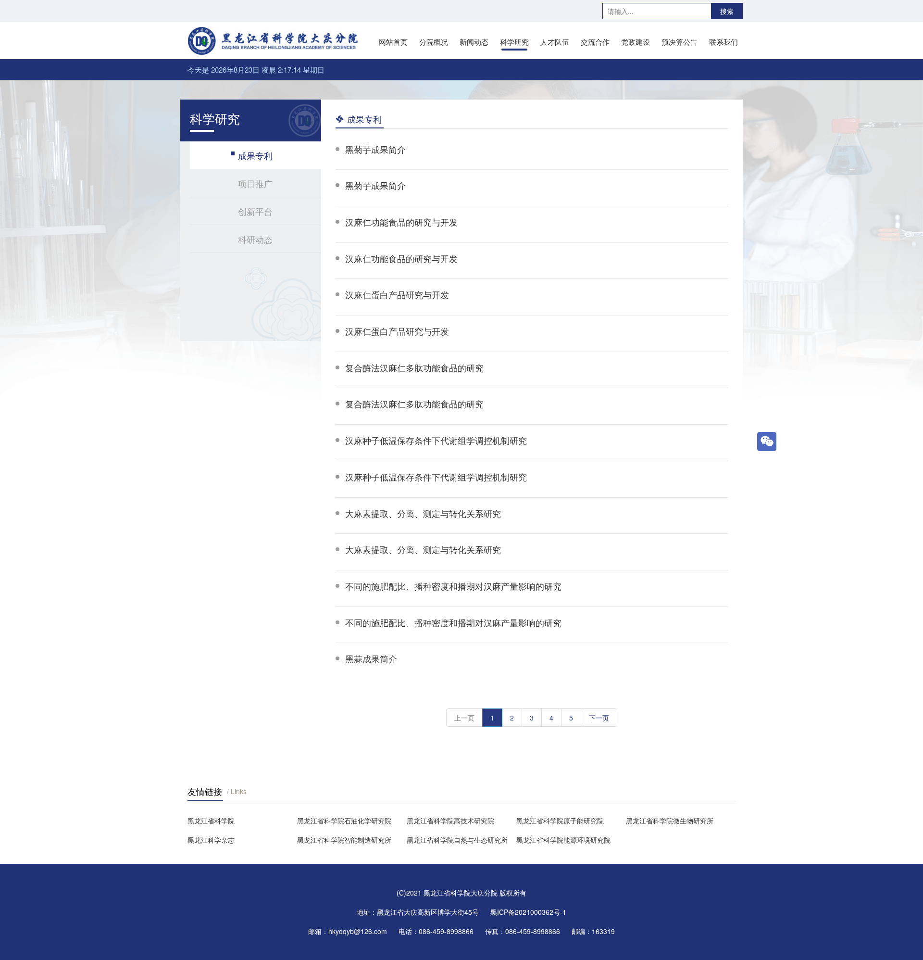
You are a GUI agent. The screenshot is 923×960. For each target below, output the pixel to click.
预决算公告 (679, 42)
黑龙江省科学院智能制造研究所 (344, 840)
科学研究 (514, 42)
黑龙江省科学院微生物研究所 (669, 820)
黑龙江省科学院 (211, 820)
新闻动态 (474, 42)
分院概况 (433, 42)
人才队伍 (554, 42)
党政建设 (635, 42)
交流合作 (595, 42)
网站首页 (393, 42)
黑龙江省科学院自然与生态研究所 (457, 840)
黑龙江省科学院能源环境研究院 (563, 840)
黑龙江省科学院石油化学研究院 (344, 820)
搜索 (727, 11)
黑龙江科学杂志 (211, 840)
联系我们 (723, 42)
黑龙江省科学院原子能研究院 (560, 820)
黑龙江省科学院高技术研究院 (450, 820)
